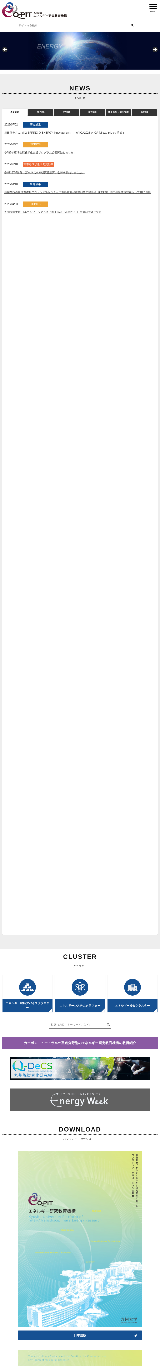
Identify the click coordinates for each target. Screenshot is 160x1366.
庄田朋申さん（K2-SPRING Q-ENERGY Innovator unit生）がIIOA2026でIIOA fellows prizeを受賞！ (64, 132)
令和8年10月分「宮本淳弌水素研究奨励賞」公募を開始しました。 (44, 172)
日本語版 (80, 1335)
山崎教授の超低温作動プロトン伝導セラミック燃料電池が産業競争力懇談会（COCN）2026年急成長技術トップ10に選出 (77, 192)
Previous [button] (5, 50)
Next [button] (155, 50)
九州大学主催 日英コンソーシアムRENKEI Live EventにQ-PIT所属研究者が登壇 (52, 212)
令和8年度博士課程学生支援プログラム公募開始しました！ (40, 152)
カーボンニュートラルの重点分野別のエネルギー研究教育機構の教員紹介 (80, 1043)
